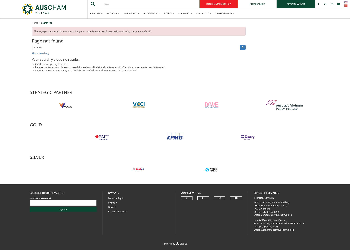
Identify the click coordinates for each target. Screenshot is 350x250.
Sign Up (63, 209)
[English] (346, 2)
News (111, 207)
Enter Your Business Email (40, 198)
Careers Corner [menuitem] (223, 13)
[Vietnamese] (346, 5)
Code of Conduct (117, 211)
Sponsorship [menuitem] (150, 13)
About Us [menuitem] (95, 13)
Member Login (257, 3)
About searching (40, 53)
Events (111, 202)
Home (35, 22)
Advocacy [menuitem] (112, 13)
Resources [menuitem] (183, 13)
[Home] (43, 9)
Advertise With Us (296, 3)
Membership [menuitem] (130, 13)
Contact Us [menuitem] (202, 13)
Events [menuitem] (167, 13)
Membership (115, 198)
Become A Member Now (218, 3)
